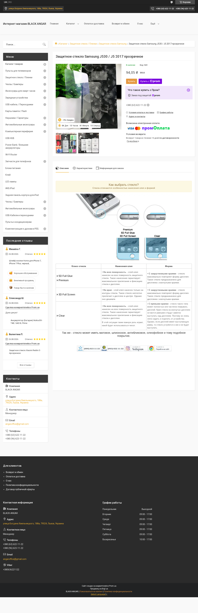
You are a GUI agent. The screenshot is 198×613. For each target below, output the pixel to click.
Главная (54, 23)
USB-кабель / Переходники (19, 104)
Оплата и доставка (94, 23)
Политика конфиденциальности (22, 485)
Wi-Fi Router (11, 154)
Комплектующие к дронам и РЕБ (22, 229)
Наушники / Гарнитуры (16, 118)
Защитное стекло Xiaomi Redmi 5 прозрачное (24, 351)
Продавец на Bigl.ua (99, 589)
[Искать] (44, 44)
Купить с (144, 81)
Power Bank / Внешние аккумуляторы (16, 146)
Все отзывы (25, 365)
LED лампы (10, 181)
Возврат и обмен (120, 23)
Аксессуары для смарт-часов (20, 91)
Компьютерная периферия (19, 131)
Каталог (70, 23)
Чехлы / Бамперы (14, 84)
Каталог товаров (14, 64)
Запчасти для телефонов (18, 161)
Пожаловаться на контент (91, 591)
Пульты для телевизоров (18, 71)
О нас (140, 23)
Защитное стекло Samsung (113, 44)
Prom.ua (112, 586)
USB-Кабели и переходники (19, 215)
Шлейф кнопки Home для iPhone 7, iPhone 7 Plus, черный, (25, 262)
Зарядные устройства (16, 97)
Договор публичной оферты (20, 489)
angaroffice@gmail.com (17, 424)
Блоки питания (13, 168)
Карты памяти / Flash (16, 111)
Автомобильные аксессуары (20, 124)
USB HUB (9, 138)
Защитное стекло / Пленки (83, 44)
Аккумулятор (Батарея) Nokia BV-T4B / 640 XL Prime (26, 321)
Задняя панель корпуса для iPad (22, 195)
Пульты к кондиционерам (18, 222)
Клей (8, 175)
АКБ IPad (10, 188)
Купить (131, 81)
